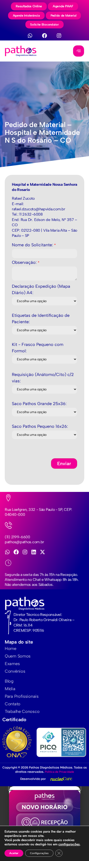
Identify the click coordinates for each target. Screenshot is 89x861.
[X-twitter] (42, 552)
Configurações (39, 853)
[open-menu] (78, 51)
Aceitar (14, 853)
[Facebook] (44, 35)
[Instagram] (58, 35)
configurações (69, 844)
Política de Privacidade (59, 771)
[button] (44, 788)
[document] (44, 823)
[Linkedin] (33, 552)
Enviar (64, 463)
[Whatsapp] (30, 35)
